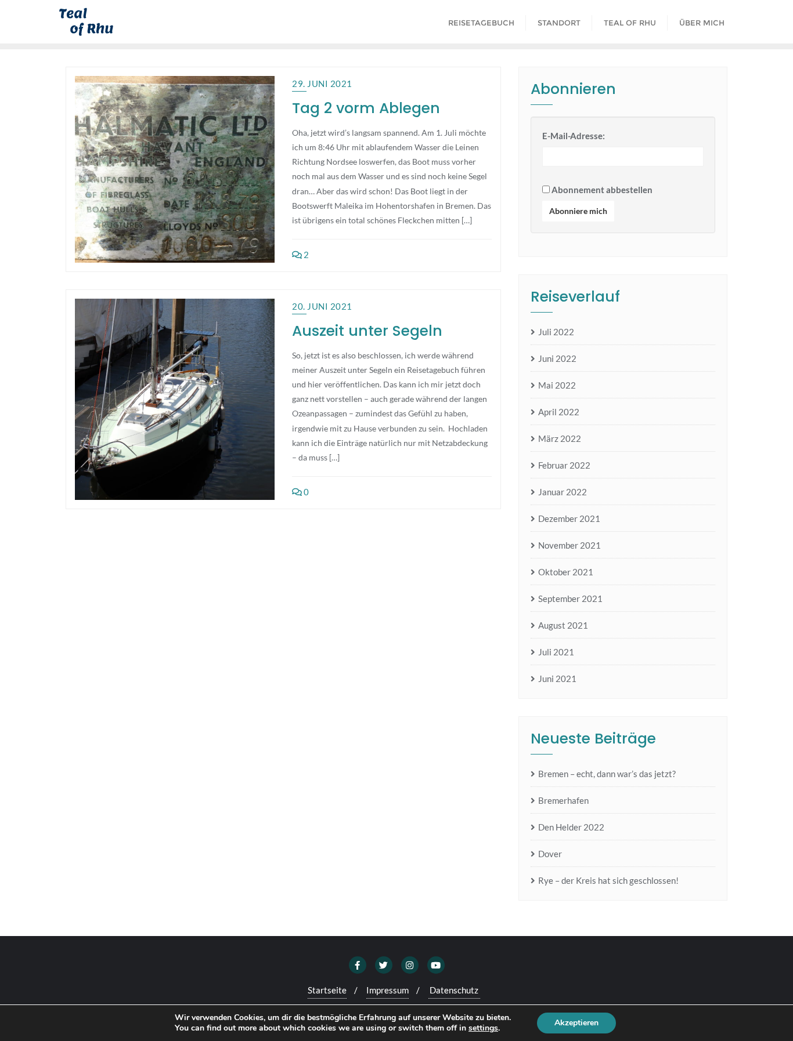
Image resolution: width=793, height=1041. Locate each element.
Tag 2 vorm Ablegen (366, 108)
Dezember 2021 (569, 518)
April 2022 (558, 412)
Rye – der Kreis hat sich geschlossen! (608, 880)
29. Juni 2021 (322, 83)
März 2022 (559, 438)
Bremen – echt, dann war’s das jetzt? (607, 773)
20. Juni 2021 (322, 306)
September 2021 (570, 598)
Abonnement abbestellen (601, 189)
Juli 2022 (556, 332)
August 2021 (563, 625)
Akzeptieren (576, 1022)
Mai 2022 (557, 385)
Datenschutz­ (454, 990)
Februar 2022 (564, 465)
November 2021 (569, 545)
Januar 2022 (562, 492)
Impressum (387, 990)
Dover (550, 853)
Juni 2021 (557, 678)
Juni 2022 (557, 358)
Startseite (327, 990)
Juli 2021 (556, 652)
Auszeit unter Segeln (367, 331)
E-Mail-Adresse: (573, 135)
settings (483, 1028)
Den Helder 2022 (571, 827)
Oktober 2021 (565, 572)
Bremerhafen (563, 800)
